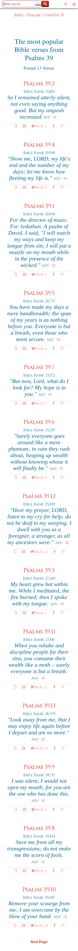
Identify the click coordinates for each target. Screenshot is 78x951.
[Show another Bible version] (65, 4)
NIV (46, 117)
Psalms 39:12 (39, 496)
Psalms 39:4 (39, 145)
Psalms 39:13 (39, 706)
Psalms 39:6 (39, 422)
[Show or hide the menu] (74, 4)
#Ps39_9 (41, 809)
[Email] (24, 126)
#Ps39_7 (41, 403)
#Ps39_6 (41, 477)
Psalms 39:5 (39, 293)
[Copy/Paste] (16, 126)
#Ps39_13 (41, 748)
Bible (19, 15)
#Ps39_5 (41, 348)
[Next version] (54, 117)
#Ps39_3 (41, 612)
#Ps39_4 (41, 187)
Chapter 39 (54, 15)
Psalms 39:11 (39, 632)
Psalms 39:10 (39, 889)
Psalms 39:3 (39, 570)
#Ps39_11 (40, 687)
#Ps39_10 (41, 925)
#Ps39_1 (41, 274)
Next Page (39, 942)
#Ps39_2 (41, 126)
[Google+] (62, 126)
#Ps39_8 (41, 870)
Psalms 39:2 (39, 83)
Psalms (33, 15)
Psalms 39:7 (39, 367)
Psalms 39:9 (39, 767)
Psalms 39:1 (39, 206)
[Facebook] (54, 126)
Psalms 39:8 (39, 828)
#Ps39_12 (41, 551)
